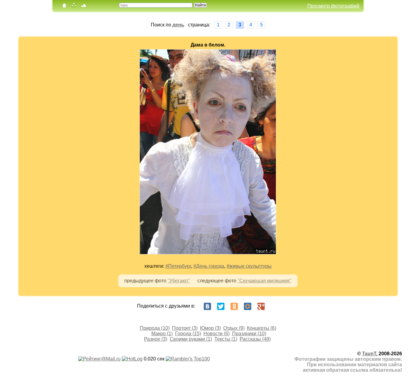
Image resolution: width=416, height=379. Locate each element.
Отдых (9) (234, 328)
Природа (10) (155, 328)
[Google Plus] (261, 306)
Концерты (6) (261, 328)
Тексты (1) (225, 339)
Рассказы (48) (255, 339)
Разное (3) (155, 339)
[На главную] (64, 6)
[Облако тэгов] (84, 6)
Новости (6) (216, 333)
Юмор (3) (210, 328)
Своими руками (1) (191, 339)
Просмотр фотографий (333, 6)
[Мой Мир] (247, 306)
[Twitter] (220, 306)
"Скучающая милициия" (264, 280)
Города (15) (188, 333)
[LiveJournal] (274, 306)
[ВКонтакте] (207, 306)
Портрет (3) (185, 328)
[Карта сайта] (74, 6)
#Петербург (178, 266)
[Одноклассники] (234, 306)
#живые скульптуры (249, 266)
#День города (208, 266)
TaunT (369, 353)
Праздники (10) (249, 333)
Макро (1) (162, 333)
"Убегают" (178, 280)
